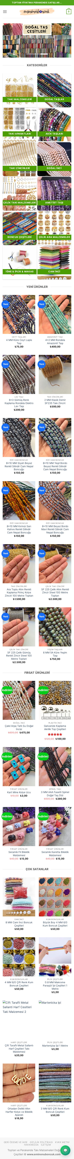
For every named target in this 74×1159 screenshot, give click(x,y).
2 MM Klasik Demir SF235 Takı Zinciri (55, 401)
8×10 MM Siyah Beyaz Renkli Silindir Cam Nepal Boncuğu (19, 466)
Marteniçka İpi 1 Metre (55, 1045)
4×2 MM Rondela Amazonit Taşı (55, 342)
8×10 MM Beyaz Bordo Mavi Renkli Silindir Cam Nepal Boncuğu (55, 529)
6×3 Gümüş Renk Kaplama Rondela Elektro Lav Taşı (19, 403)
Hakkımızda (31, 1144)
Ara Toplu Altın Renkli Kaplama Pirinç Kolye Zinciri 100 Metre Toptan (19, 592)
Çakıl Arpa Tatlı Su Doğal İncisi (19, 727)
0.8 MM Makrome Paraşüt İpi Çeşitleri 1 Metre (55, 985)
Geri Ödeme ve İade (15, 1142)
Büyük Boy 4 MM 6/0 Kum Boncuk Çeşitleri (55, 924)
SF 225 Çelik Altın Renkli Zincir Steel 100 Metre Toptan (55, 592)
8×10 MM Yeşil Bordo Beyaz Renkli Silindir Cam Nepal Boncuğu (55, 466)
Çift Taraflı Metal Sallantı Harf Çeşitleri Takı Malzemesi (19, 1048)
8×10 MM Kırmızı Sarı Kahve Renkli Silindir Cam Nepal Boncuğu (19, 529)
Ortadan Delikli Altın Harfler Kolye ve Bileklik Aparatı (19, 1111)
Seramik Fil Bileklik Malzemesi (18, 854)
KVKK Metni (62, 1142)
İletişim (46, 1144)
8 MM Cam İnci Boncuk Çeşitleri (19, 924)
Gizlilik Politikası (41, 1142)
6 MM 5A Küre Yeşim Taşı (55, 654)
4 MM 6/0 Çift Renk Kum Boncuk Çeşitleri (19, 984)
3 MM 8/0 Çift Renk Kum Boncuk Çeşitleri (55, 1110)
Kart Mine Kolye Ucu (19, 792)
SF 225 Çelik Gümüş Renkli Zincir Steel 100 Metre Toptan (19, 655)
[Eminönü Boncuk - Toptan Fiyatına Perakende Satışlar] (37, 11)
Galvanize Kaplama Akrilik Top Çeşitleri (55, 727)
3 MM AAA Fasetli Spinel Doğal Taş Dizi (55, 794)
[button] (5, 11)
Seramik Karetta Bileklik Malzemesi (55, 854)
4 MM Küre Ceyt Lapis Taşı (19, 342)
